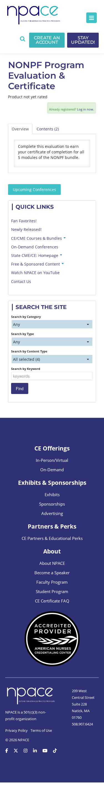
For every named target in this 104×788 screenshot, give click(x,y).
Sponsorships (52, 504)
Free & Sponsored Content (36, 264)
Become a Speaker (52, 572)
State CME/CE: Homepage (35, 255)
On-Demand (52, 469)
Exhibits (52, 494)
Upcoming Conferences (34, 189)
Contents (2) (48, 129)
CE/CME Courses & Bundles (37, 238)
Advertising (52, 513)
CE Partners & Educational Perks (52, 538)
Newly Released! (26, 229)
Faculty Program (52, 582)
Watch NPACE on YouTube (35, 272)
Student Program (52, 591)
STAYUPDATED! (83, 40)
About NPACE (52, 563)
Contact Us (21, 281)
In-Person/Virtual (52, 460)
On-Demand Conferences (34, 246)
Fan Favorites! (24, 220)
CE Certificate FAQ (52, 601)
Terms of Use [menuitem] (41, 730)
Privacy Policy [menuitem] (16, 730)
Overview (20, 129)
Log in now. (85, 109)
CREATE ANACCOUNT (47, 40)
